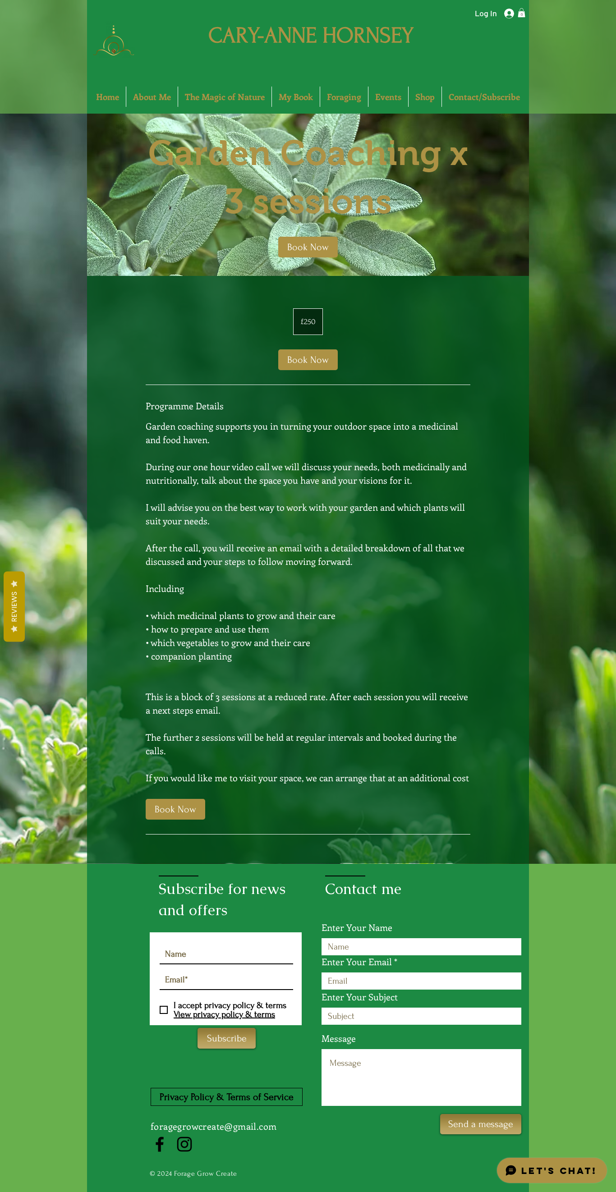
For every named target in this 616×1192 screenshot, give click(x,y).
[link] (308, 247)
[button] (521, 12)
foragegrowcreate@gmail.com (213, 1126)
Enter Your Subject (360, 996)
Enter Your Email (357, 961)
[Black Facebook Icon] (160, 1144)
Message (339, 1038)
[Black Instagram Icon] (184, 1144)
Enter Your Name (357, 927)
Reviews (14, 606)
